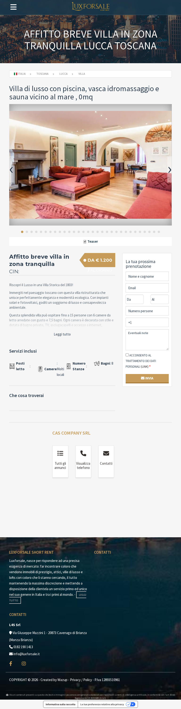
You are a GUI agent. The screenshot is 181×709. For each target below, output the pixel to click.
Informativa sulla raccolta (60, 704)
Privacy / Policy (81, 680)
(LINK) (144, 367)
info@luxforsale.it (26, 654)
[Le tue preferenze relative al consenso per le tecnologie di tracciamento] (172, 700)
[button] (22, 232)
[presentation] (11, 169)
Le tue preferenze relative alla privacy (102, 704)
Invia (148, 378)
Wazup (62, 680)
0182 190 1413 (23, 647)
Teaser (92, 241)
